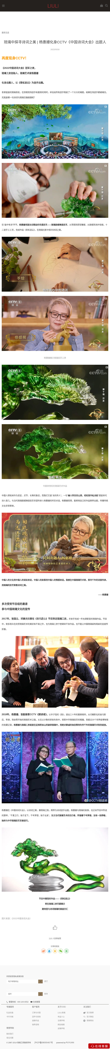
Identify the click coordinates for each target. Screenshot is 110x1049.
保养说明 (35, 1025)
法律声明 (61, 1021)
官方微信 (90, 1017)
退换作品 (35, 1021)
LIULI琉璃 (61, 1013)
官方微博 (90, 1013)
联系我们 (9, 1034)
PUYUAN (70, 1042)
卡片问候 (9, 1017)
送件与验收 (36, 1017)
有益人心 (61, 1017)
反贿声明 (61, 1029)
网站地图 (61, 1025)
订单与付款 (36, 1013)
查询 (46, 994)
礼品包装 (9, 1013)
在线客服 (36, 1002)
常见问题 (9, 1038)
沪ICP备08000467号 (43, 1042)
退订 (46, 981)
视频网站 (90, 1021)
